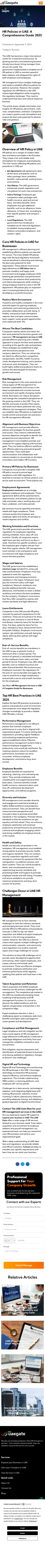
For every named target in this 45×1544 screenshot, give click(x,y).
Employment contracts (12, 490)
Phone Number (9, 1238)
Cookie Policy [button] (18, 1518)
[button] (41, 3)
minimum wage (9, 569)
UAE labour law (26, 268)
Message (6, 1246)
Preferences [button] (33, 1521)
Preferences (22, 1538)
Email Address (8, 1224)
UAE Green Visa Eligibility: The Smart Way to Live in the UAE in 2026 (21, 1344)
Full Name (7, 1213)
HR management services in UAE (27, 337)
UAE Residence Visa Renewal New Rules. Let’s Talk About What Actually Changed (21, 1377)
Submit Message (23, 1265)
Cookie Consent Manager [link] (12, 1504)
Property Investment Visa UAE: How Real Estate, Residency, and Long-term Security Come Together (21, 1311)
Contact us (28, 1147)
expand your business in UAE (15, 1117)
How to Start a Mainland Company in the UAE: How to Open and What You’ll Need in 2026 (21, 1410)
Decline (22, 1533)
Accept (22, 1528)
